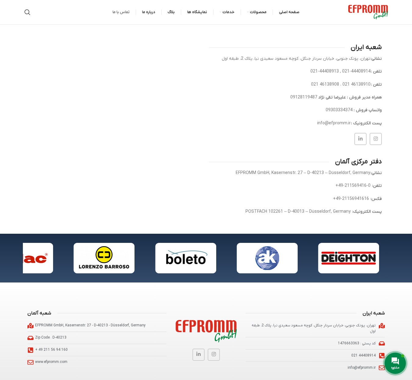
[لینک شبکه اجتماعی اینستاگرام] (376, 139)
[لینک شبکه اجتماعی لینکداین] (360, 139)
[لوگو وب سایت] (368, 12)
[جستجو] (27, 12)
